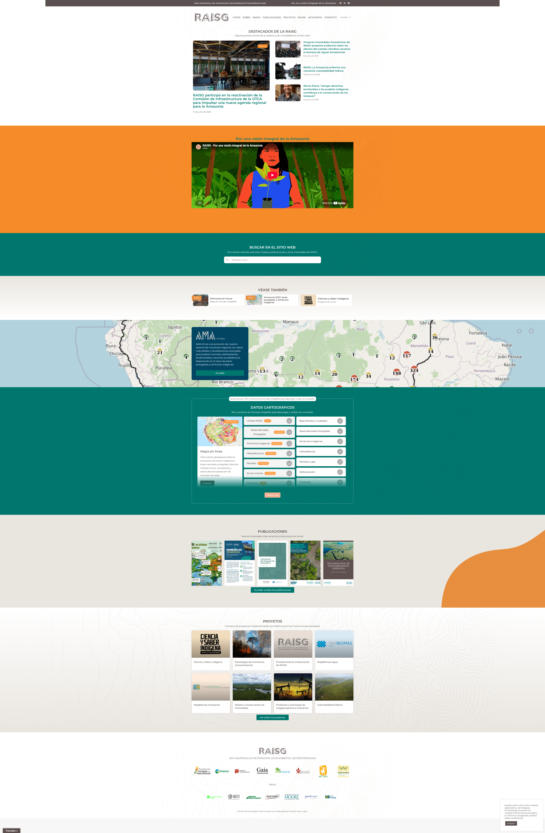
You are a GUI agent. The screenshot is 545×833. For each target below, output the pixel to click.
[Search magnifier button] (227, 260)
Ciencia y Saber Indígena (208, 662)
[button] (345, 17)
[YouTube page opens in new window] (349, 3)
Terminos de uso (266, 811)
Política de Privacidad (247, 811)
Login (305, 811)
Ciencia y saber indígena (333, 298)
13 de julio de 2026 (202, 112)
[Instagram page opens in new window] (340, 3)
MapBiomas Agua (327, 662)
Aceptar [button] (511, 823)
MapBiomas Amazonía (207, 705)
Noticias (262, 46)
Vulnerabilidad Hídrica (330, 705)
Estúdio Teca (295, 811)
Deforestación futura (221, 298)
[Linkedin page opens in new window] (344, 3)
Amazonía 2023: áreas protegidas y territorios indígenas (276, 300)
